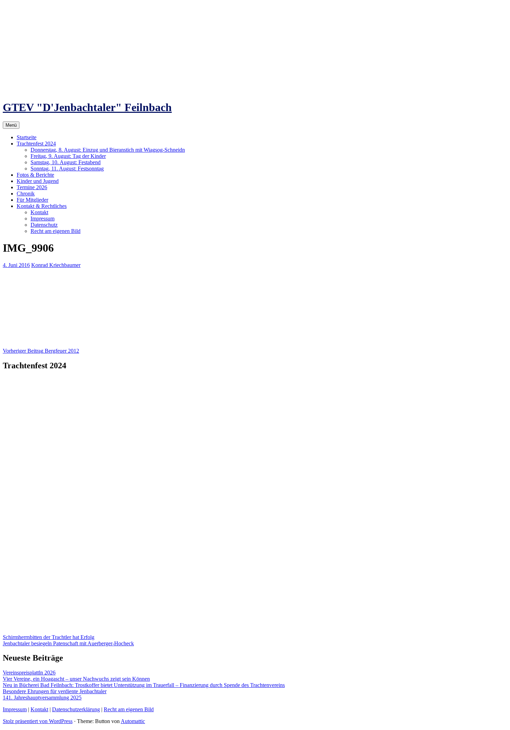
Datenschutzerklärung (76, 709)
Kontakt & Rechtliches (42, 206)
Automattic (133, 721)
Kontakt (39, 212)
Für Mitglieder (32, 200)
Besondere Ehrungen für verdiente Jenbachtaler (55, 691)
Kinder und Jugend (38, 181)
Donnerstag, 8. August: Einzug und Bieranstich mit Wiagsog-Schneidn (108, 150)
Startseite (26, 137)
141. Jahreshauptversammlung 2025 (42, 697)
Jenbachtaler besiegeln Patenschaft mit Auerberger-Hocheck (68, 643)
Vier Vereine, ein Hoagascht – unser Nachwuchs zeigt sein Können (76, 679)
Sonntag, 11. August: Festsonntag (67, 168)
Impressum (42, 218)
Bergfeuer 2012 (41, 351)
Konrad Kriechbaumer (55, 265)
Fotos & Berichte (35, 175)
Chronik (26, 193)
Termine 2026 (32, 187)
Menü (11, 125)
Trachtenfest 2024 (36, 143)
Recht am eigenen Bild (55, 231)
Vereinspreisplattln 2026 (29, 673)
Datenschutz (44, 225)
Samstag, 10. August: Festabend (66, 162)
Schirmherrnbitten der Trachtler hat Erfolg (48, 637)
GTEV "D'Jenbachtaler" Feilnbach (87, 107)
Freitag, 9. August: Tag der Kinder (68, 156)
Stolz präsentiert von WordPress (38, 721)
